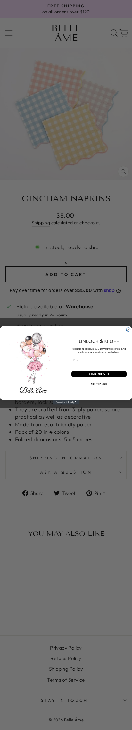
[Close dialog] (128, 329)
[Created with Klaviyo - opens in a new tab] (66, 402)
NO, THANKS (99, 384)
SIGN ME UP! (99, 373)
